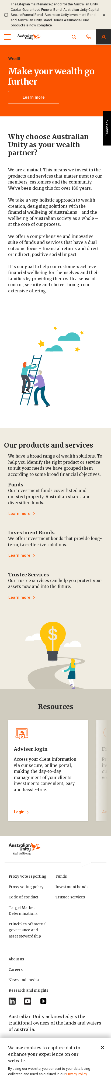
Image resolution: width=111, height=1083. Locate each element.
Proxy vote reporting (27, 876)
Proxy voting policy (26, 887)
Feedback (107, 128)
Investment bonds (72, 887)
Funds (61, 876)
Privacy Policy (76, 1074)
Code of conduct (23, 897)
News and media (24, 980)
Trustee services (70, 897)
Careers (16, 969)
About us (16, 959)
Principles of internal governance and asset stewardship (28, 930)
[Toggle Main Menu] (7, 37)
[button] (74, 37)
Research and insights (28, 990)
